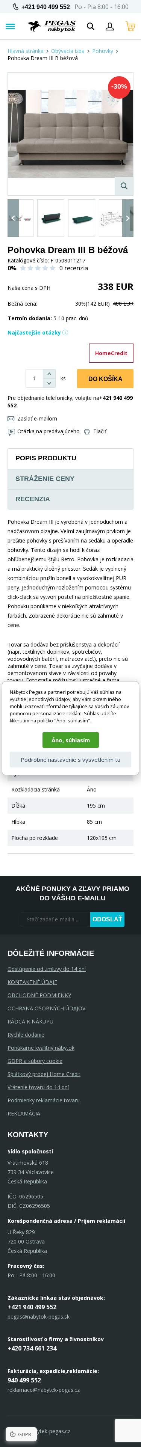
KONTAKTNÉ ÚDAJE (32, 982)
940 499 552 (24, 1380)
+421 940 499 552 (45, 7)
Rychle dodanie (26, 1034)
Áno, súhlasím (71, 740)
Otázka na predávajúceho (48, 431)
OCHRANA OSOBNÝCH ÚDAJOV (46, 1008)
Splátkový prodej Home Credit (44, 1074)
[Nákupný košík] (130, 26)
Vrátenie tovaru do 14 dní (38, 1087)
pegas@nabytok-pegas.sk (39, 1316)
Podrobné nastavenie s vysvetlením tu (70, 759)
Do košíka (105, 379)
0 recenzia (73, 268)
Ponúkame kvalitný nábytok (41, 1047)
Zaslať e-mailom (37, 418)
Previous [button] (13, 218)
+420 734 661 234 (32, 1348)
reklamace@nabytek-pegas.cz (44, 1389)
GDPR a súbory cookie (35, 1060)
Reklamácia (24, 1113)
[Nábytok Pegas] (51, 26)
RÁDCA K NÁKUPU (30, 1021)
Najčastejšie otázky (34, 332)
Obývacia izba (68, 50)
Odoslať (107, 919)
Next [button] (127, 218)
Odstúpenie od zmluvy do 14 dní (47, 968)
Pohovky (102, 50)
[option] (19, 218)
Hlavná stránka (26, 50)
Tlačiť (99, 431)
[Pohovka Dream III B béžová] (70, 134)
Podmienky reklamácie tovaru (44, 1100)
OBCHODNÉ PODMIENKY (39, 995)
